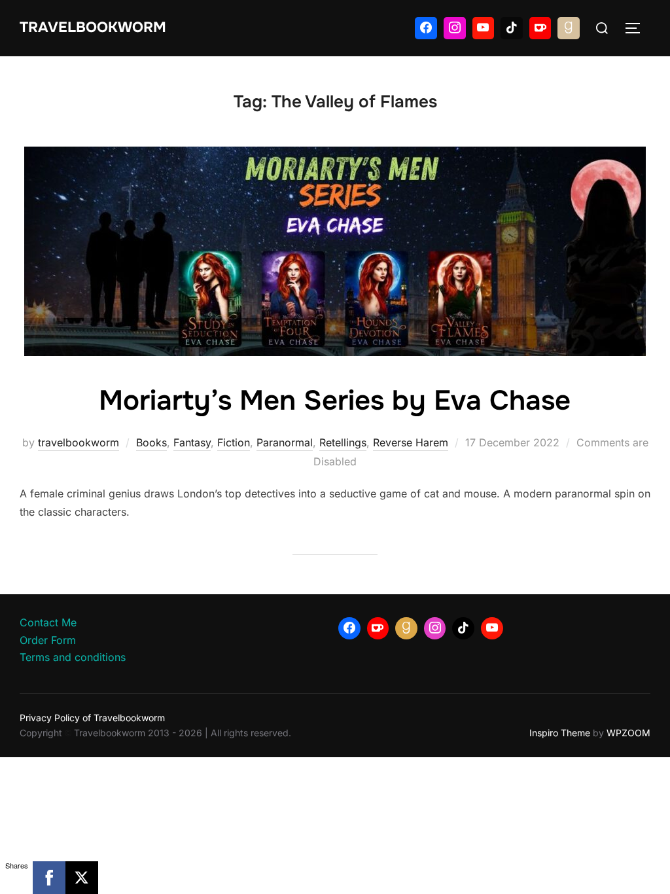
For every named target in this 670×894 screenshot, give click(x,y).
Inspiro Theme (559, 732)
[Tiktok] (511, 28)
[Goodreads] (568, 28)
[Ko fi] (540, 28)
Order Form (48, 640)
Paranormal (284, 442)
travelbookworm (78, 442)
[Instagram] (454, 28)
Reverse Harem (410, 442)
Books (151, 442)
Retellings (342, 442)
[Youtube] (483, 28)
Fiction (233, 442)
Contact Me (48, 622)
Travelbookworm (93, 27)
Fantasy (192, 442)
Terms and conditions (73, 657)
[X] (81, 877)
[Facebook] (426, 28)
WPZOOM (628, 732)
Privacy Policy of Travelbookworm (92, 717)
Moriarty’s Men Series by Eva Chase (335, 400)
